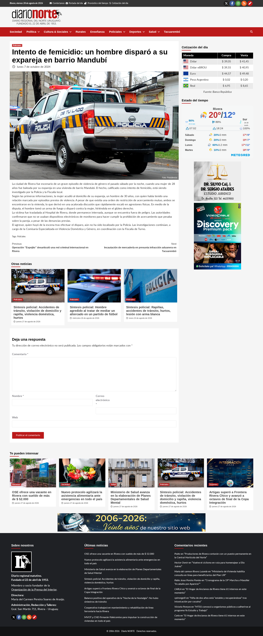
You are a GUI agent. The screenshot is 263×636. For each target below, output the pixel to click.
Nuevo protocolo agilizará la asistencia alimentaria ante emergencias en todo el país (81, 495)
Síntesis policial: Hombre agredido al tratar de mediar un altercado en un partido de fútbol (93, 311)
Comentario (20, 354)
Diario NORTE (128, 631)
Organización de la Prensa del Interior (34, 589)
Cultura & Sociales (56, 31)
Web (15, 417)
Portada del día (76, 3)
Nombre (18, 396)
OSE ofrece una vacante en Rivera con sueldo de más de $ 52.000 (31, 495)
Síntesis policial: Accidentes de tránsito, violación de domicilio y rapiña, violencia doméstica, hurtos (37, 312)
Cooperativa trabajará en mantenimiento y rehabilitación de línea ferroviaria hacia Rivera (118, 609)
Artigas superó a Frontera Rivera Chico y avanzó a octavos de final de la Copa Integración (229, 497)
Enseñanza (97, 31)
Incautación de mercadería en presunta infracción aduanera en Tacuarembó (140, 247)
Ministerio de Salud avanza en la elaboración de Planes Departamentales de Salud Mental (131, 497)
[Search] (251, 32)
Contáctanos (59, 3)
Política (31, 31)
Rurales (81, 31)
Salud (152, 31)
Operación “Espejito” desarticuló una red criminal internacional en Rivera (50, 247)
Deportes (135, 31)
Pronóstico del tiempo (98, 3)
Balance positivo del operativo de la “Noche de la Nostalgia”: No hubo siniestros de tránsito (121, 600)
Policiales (115, 31)
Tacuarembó (172, 31)
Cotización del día (120, 3)
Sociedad (16, 31)
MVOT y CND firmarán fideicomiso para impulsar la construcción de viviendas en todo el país (120, 619)
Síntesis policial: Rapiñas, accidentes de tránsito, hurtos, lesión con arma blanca (148, 311)
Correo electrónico (103, 400)
